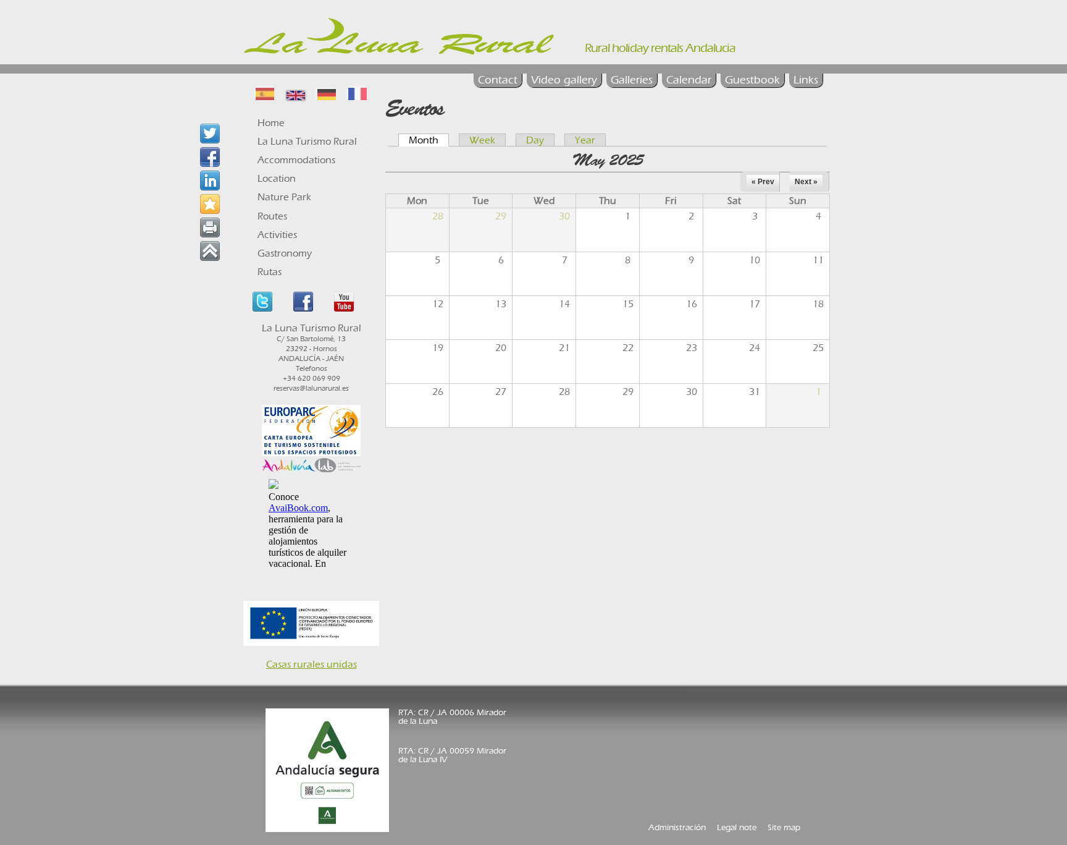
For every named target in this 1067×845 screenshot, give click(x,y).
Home (271, 123)
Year (585, 140)
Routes (272, 216)
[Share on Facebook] (210, 157)
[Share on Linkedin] (210, 180)
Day (535, 140)
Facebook (303, 302)
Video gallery (564, 80)
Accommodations (296, 160)
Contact (497, 80)
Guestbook (752, 80)
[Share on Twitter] (210, 133)
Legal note (736, 827)
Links (805, 80)
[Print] (210, 227)
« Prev (762, 181)
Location (276, 178)
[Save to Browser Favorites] (210, 204)
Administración (677, 827)
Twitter (262, 302)
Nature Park (284, 197)
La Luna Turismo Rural (307, 141)
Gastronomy (284, 253)
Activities (277, 234)
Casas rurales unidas (311, 664)
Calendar (688, 80)
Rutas (269, 272)
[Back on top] (210, 251)
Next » (806, 181)
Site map (784, 827)
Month (429, 140)
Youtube (344, 302)
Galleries (632, 80)
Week (482, 140)
